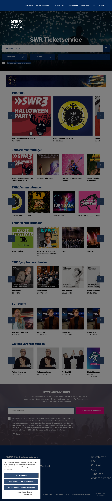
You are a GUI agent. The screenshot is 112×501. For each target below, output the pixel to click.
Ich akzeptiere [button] (21, 475)
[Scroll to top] (107, 496)
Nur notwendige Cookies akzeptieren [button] (21, 487)
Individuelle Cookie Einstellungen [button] (21, 481)
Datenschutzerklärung (24, 492)
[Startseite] (16, 24)
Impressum (28, 494)
